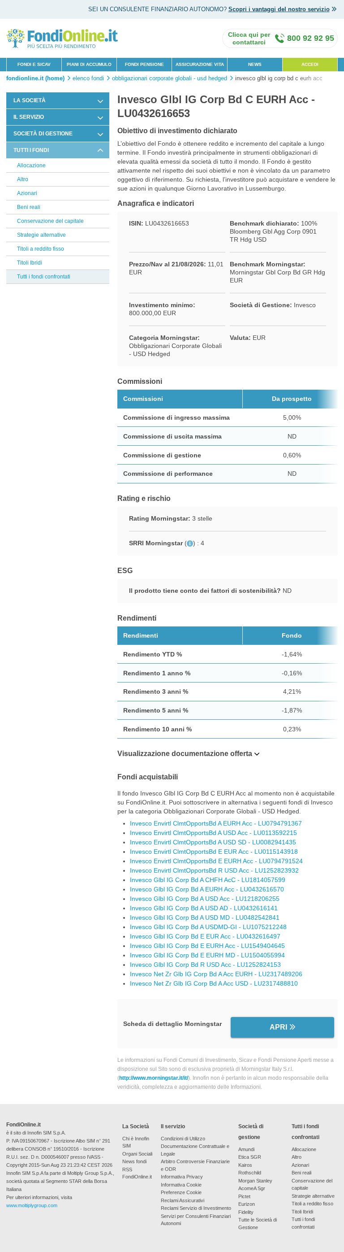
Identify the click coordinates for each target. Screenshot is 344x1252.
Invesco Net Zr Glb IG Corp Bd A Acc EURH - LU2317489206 (216, 974)
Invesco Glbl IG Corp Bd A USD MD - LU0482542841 (205, 917)
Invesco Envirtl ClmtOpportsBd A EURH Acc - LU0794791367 (216, 823)
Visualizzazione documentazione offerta (184, 753)
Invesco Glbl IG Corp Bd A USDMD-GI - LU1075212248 (208, 926)
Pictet (244, 1196)
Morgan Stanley (255, 1180)
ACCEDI (309, 64)
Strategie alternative (41, 235)
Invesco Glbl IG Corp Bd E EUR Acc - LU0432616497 (205, 936)
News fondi (134, 1161)
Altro (22, 179)
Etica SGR (249, 1157)
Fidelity (246, 1212)
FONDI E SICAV (34, 64)
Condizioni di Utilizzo (183, 1138)
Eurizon (246, 1204)
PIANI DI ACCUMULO (89, 64)
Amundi (246, 1149)
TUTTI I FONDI (31, 150)
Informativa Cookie (181, 1184)
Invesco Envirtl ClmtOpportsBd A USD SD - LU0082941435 (213, 842)
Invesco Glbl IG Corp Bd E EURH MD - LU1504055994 (207, 955)
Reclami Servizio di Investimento (196, 1208)
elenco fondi (88, 78)
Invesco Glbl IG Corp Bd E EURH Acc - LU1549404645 (207, 945)
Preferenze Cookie (181, 1192)
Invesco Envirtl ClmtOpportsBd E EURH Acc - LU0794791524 (216, 861)
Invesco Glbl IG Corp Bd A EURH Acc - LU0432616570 (207, 889)
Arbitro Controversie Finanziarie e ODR (195, 1165)
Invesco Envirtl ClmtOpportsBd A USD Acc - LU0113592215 (213, 832)
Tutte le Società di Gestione (257, 1223)
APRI (278, 1027)
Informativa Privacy (182, 1176)
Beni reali (28, 207)
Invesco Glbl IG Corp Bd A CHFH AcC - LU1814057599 (207, 879)
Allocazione (31, 165)
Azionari (27, 193)
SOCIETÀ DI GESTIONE (43, 133)
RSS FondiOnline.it (137, 1173)
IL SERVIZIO (28, 117)
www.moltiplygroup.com (31, 1205)
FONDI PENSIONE (144, 64)
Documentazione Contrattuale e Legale (195, 1149)
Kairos (245, 1165)
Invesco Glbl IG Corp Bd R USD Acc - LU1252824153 (205, 964)
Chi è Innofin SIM (135, 1142)
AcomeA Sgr (251, 1188)
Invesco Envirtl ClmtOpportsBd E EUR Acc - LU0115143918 (214, 851)
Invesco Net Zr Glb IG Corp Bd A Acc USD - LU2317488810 (214, 983)
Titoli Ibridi (29, 263)
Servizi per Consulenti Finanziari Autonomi (196, 1219)
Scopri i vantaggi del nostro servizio (279, 9)
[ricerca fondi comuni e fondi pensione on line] (62, 38)
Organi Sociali (137, 1153)
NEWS (255, 64)
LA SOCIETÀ (29, 100)
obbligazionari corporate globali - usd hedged (169, 78)
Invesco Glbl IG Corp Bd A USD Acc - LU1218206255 (205, 898)
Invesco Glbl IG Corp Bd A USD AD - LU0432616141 (204, 908)
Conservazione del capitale (50, 221)
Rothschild (249, 1172)
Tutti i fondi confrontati (43, 277)
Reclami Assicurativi (182, 1200)
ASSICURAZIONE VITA (200, 64)
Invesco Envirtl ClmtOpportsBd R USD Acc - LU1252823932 (214, 870)
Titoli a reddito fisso (40, 249)
